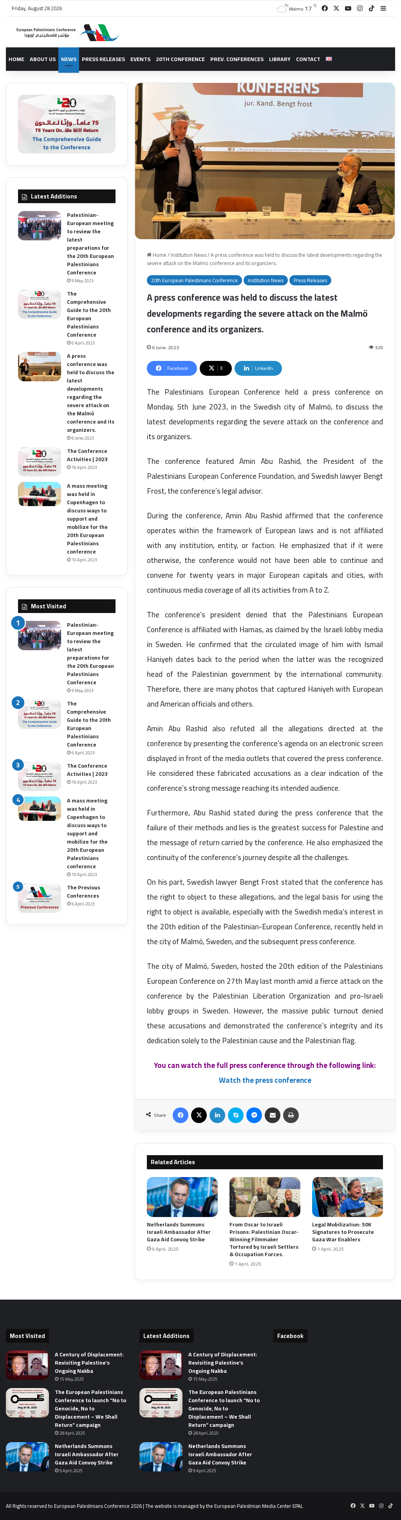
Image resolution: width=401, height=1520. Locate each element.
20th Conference (180, 59)
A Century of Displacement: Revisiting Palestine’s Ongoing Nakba (89, 1362)
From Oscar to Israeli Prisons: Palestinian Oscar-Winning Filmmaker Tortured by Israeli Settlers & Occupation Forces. (263, 1239)
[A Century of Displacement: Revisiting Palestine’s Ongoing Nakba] (27, 1365)
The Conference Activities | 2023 (87, 455)
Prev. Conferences (237, 59)
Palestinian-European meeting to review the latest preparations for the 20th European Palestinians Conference (90, 244)
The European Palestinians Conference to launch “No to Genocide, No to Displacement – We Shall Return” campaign (90, 1408)
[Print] (291, 1115)
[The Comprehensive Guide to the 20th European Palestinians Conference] (39, 304)
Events (140, 59)
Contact (308, 59)
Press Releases (103, 59)
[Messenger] (254, 1115)
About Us (43, 59)
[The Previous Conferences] (39, 898)
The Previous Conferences (83, 891)
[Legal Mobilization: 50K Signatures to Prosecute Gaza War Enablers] (347, 1197)
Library (280, 59)
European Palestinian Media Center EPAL (258, 1506)
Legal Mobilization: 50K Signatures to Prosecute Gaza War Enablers (343, 1231)
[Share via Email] (272, 1115)
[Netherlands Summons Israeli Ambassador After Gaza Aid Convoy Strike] (182, 1197)
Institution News (188, 255)
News (68, 59)
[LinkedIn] (217, 1115)
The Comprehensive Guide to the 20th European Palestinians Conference (89, 314)
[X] (199, 1115)
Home (16, 59)
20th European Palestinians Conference (194, 280)
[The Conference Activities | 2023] (39, 461)
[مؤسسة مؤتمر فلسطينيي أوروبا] (64, 32)
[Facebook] (180, 1115)
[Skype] (236, 1115)
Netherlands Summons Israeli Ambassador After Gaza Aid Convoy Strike (179, 1231)
